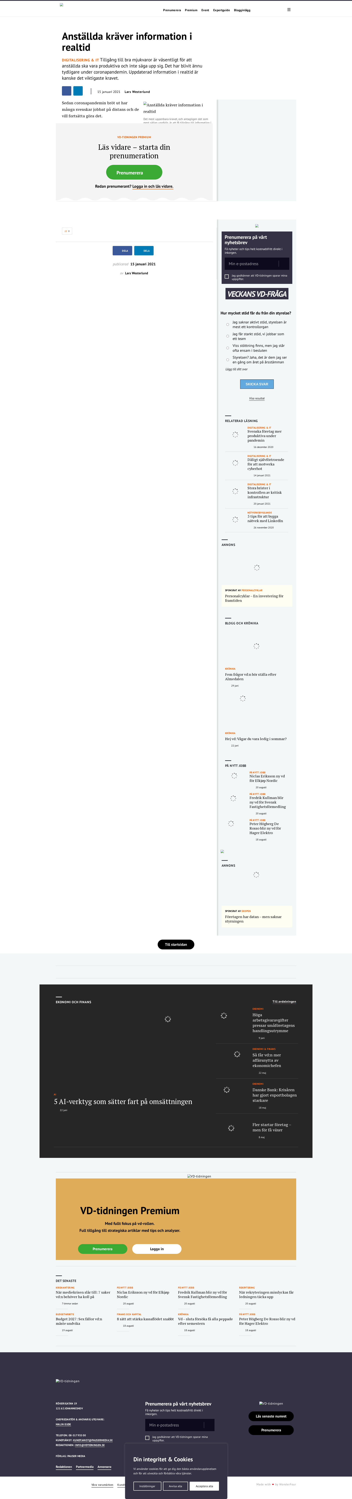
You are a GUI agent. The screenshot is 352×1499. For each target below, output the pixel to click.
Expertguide (221, 10)
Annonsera (104, 1467)
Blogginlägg (242, 10)
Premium (191, 10)
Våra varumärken (102, 1485)
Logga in (157, 1249)
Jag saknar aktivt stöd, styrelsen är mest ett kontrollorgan (260, 324)
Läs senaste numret (271, 1416)
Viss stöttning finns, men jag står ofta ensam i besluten (259, 348)
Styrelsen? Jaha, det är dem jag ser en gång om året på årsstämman (260, 359)
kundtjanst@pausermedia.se (93, 1440)
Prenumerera (172, 10)
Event (205, 10)
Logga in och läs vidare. (152, 186)
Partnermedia (85, 1467)
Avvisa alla (175, 1486)
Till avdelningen (284, 1001)
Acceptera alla (204, 1486)
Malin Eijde (63, 1424)
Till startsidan (176, 944)
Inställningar (147, 1486)
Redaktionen (64, 1467)
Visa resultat (257, 398)
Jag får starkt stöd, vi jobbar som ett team (258, 336)
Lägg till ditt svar (237, 369)
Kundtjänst (124, 1485)
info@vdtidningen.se (90, 1445)
